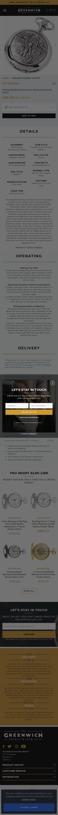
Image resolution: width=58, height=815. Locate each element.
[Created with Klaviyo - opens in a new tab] (28, 433)
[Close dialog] (53, 383)
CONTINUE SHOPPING (29, 417)
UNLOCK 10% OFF (29, 412)
